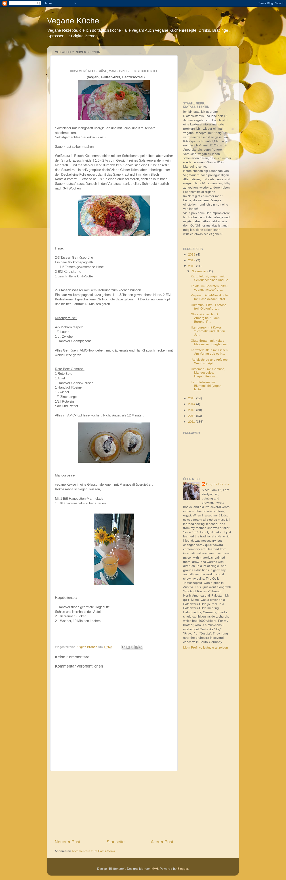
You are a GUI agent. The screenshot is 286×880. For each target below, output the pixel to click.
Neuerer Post (67, 841)
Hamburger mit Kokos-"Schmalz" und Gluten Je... (208, 331)
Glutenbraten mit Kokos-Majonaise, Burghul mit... (210, 342)
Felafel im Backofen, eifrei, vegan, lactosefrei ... (209, 287)
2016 (192, 266)
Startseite (116, 841)
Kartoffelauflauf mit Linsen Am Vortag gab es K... (209, 351)
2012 (192, 416)
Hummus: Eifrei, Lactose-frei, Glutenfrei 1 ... (209, 306)
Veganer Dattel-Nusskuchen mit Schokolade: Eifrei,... (210, 297)
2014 (192, 404)
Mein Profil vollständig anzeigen (205, 647)
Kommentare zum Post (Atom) (93, 851)
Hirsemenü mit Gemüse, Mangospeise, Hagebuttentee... (208, 372)
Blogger (182, 868)
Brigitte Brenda (217, 484)
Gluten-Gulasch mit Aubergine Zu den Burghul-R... (205, 318)
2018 (192, 254)
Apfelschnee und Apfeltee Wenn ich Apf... (209, 361)
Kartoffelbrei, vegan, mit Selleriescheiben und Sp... (211, 278)
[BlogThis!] (128, 647)
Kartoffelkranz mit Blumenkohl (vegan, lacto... (206, 386)
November (199, 271)
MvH (154, 868)
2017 (192, 260)
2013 (192, 410)
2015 (192, 398)
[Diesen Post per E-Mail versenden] (124, 647)
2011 (192, 421)
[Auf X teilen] (132, 647)
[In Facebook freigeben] (136, 647)
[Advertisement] (113, 805)
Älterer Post (162, 841)
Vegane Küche (73, 20)
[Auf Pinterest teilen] (141, 647)
